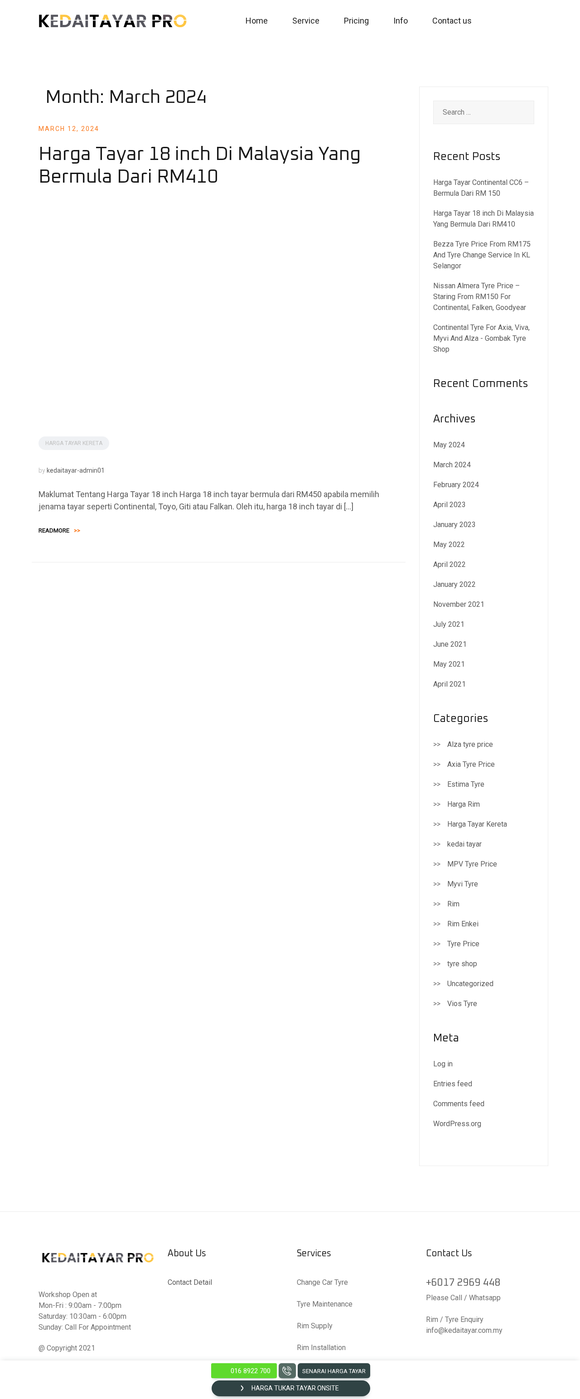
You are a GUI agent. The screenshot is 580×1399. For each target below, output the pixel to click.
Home (257, 20)
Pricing (356, 20)
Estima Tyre (465, 784)
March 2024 (452, 464)
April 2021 (449, 684)
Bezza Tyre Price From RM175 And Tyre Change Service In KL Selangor (482, 255)
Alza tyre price (470, 744)
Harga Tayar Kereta (73, 443)
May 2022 (449, 544)
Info (400, 20)
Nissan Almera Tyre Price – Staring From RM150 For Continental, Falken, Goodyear (479, 296)
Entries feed (452, 1084)
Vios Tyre (462, 1003)
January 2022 (454, 584)
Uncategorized (470, 983)
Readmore (59, 530)
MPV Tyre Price (472, 864)
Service (305, 20)
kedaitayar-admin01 (76, 470)
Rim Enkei (462, 924)
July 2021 (448, 624)
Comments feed (458, 1103)
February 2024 (456, 484)
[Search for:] (483, 112)
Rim (453, 904)
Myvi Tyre (462, 884)
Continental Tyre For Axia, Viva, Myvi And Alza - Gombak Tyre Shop (481, 338)
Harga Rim (463, 804)
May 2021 (449, 664)
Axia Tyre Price (471, 764)
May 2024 (449, 445)
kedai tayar (464, 844)
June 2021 (450, 644)
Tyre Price (463, 943)
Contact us (452, 20)
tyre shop (462, 963)
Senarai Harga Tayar (334, 1371)
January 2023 (454, 524)
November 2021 (458, 604)
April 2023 (449, 504)
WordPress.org (457, 1123)
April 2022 (449, 564)
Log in (443, 1064)
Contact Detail (190, 1282)
